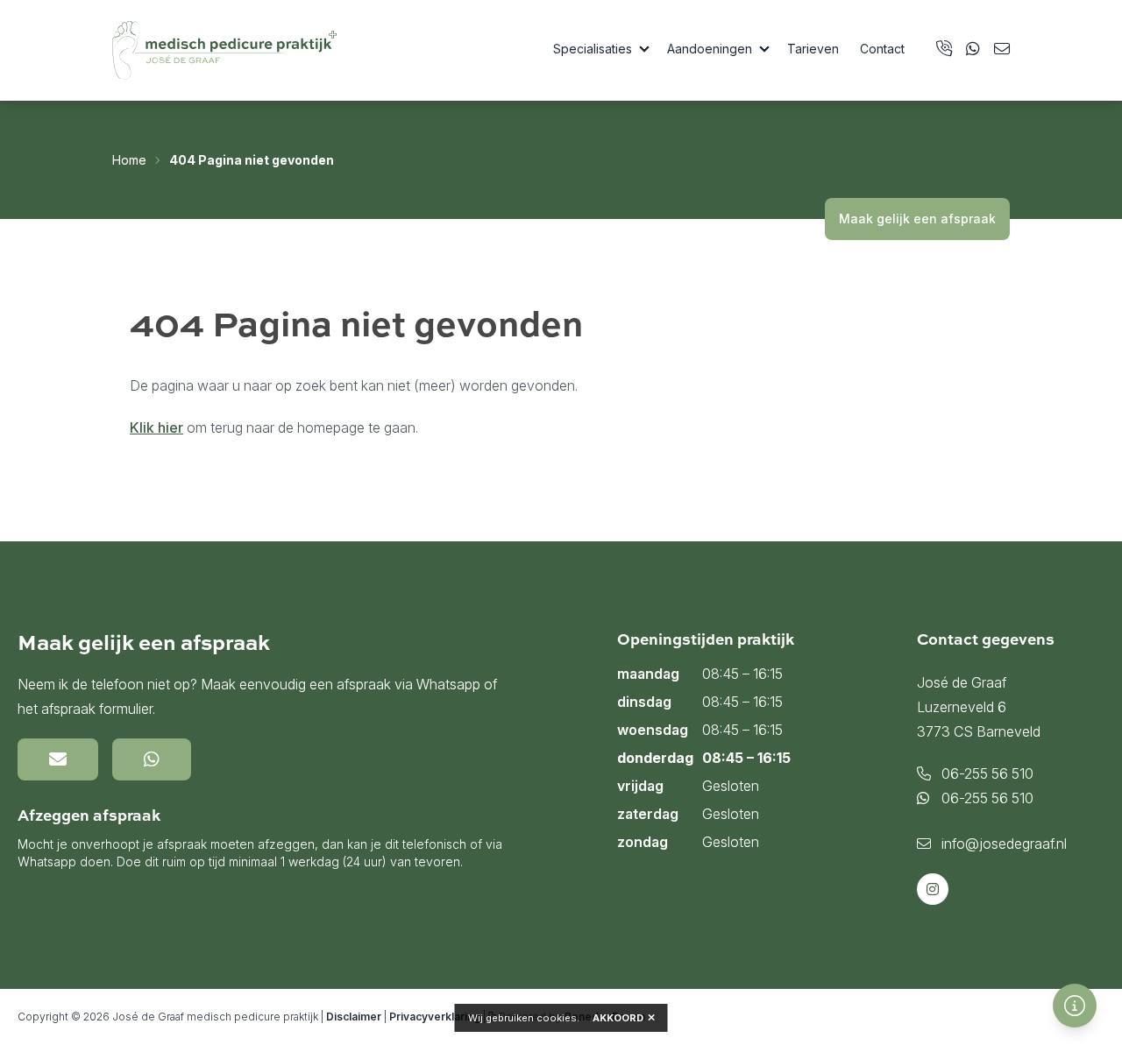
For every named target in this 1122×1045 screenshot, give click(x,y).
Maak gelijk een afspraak (917, 218)
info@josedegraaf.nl (1002, 843)
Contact (882, 48)
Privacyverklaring (434, 1016)
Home (129, 159)
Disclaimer (353, 1016)
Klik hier (156, 427)
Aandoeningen (709, 48)
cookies (556, 1018)
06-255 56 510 (985, 773)
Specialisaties (592, 48)
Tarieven (813, 48)
